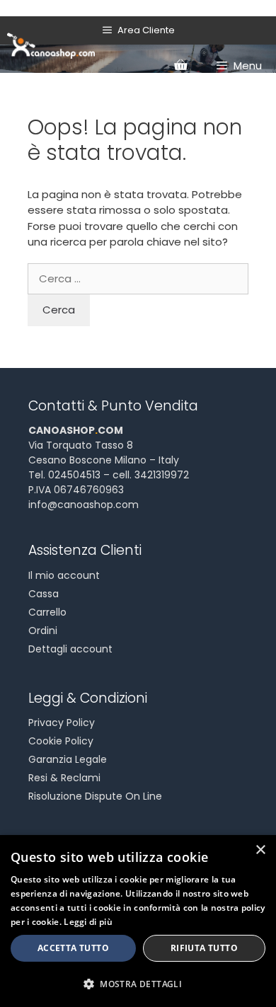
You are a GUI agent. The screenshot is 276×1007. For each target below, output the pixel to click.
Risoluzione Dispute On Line (95, 796)
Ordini (42, 630)
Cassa (43, 594)
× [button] (260, 850)
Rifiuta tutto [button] (204, 948)
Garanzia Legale (67, 759)
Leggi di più (88, 922)
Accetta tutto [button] (73, 948)
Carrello (47, 612)
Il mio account (64, 575)
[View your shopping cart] (180, 66)
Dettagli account (70, 649)
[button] (138, 984)
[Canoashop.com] (51, 44)
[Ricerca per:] (138, 278)
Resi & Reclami (64, 778)
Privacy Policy (61, 722)
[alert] (138, 921)
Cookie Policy (60, 741)
